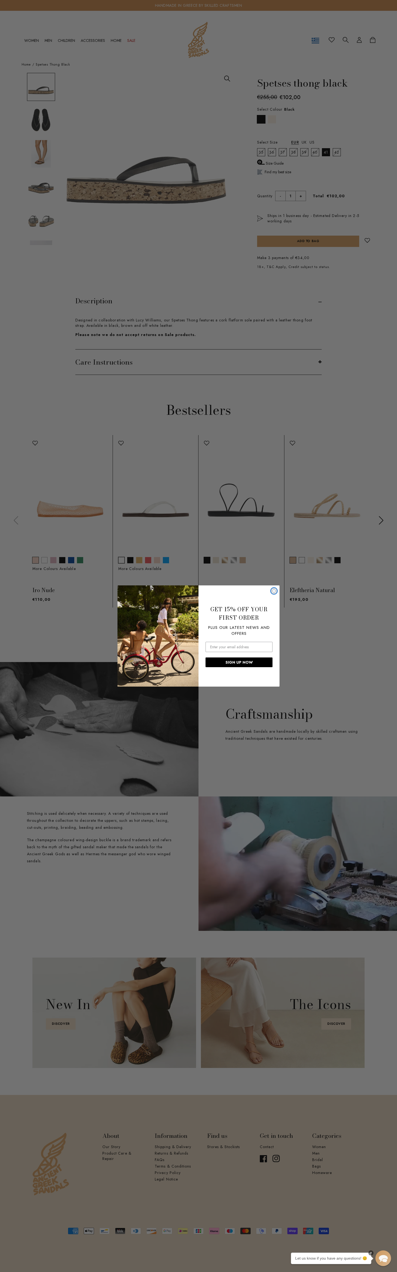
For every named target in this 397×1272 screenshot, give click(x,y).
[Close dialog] (274, 591)
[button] (383, 1258)
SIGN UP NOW (239, 662)
